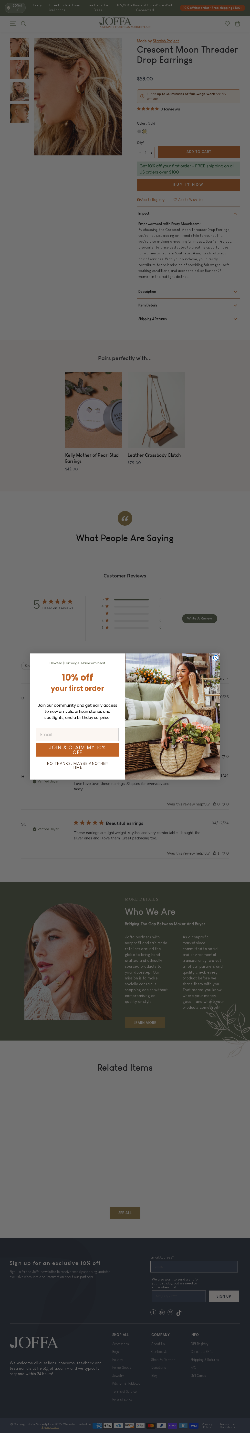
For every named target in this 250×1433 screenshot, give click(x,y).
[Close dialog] (215, 657)
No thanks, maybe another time (77, 765)
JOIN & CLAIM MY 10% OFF (77, 750)
